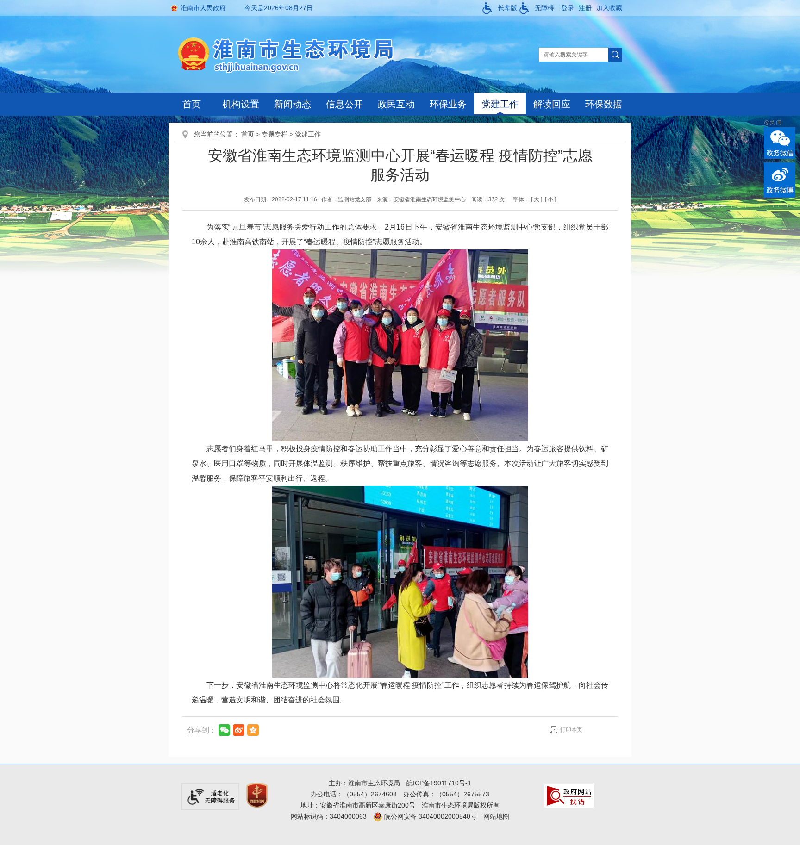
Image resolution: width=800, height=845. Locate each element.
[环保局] (293, 54)
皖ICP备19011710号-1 (438, 783)
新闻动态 (292, 104)
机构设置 (240, 104)
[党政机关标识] (257, 795)
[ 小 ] (550, 199)
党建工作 (500, 104)
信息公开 (344, 104)
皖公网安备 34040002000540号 (429, 816)
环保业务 (448, 104)
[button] (499, 8)
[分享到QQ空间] (253, 730)
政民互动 (396, 104)
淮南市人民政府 (203, 8)
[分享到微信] (224, 730)
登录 (567, 8)
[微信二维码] (779, 143)
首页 (191, 104)
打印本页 (571, 730)
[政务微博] (779, 180)
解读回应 (551, 104)
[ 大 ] (536, 199)
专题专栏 (275, 134)
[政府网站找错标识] (569, 795)
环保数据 (603, 104)
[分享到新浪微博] (238, 730)
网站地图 (496, 816)
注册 (585, 8)
